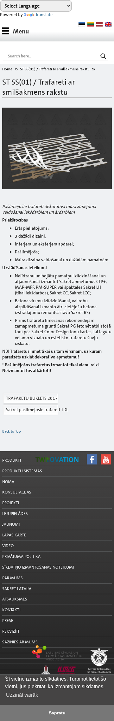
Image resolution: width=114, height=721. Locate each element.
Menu (21, 31)
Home (7, 69)
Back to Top (11, 431)
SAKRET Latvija (16, 588)
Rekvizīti (10, 631)
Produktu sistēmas (22, 471)
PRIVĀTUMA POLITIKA (21, 556)
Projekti (10, 502)
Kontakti (11, 609)
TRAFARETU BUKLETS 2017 (32, 398)
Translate (44, 14)
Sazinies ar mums (20, 642)
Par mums (12, 578)
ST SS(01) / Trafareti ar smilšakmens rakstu (55, 69)
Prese (7, 620)
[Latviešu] (99, 24)
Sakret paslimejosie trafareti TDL (32, 409)
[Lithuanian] (90, 24)
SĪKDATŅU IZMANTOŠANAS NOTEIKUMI (38, 567)
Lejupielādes (15, 513)
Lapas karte (14, 535)
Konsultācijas (16, 492)
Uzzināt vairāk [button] (22, 695)
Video (8, 545)
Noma (8, 481)
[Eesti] (81, 24)
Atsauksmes (14, 599)
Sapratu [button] (57, 712)
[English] (108, 24)
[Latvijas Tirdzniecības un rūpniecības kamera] (57, 661)
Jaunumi (11, 524)
